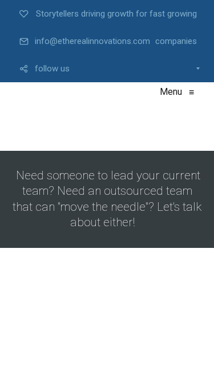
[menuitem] (107, 13)
